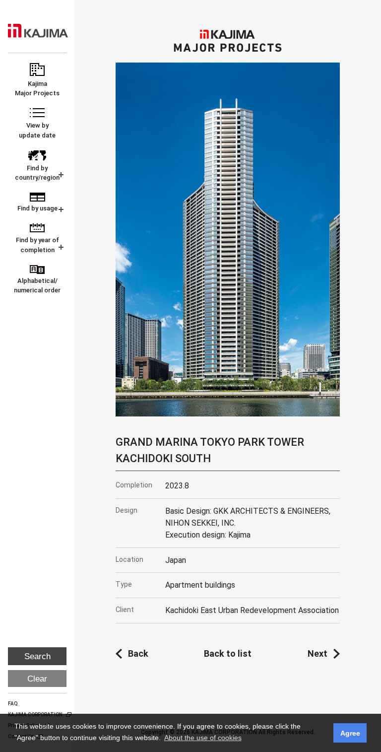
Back (138, 653)
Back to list (228, 653)
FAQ (13, 703)
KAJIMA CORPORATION (38, 31)
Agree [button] (350, 733)
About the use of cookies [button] (203, 738)
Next (317, 653)
